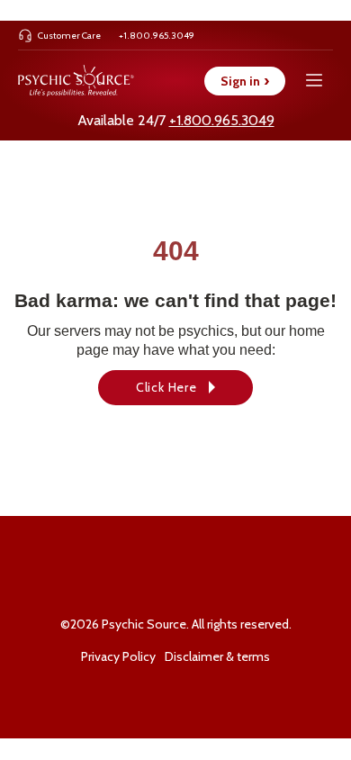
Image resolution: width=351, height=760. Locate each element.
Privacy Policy (118, 656)
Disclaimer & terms (217, 656)
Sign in (244, 81)
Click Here (166, 387)
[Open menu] (313, 80)
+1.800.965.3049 (221, 120)
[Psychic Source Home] (76, 80)
